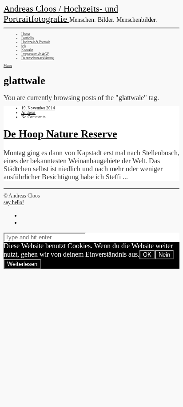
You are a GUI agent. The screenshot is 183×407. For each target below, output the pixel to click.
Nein (164, 254)
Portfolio (27, 38)
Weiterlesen (22, 264)
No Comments (33, 117)
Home (25, 34)
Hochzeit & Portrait (35, 42)
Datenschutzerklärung (37, 58)
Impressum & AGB (35, 54)
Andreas (28, 112)
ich (23, 46)
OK (147, 254)
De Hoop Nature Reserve (60, 134)
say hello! (14, 202)
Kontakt (27, 50)
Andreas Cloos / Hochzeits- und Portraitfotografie (61, 14)
